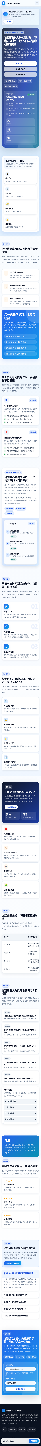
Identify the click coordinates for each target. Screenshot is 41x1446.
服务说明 (12, 1429)
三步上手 (8, 21)
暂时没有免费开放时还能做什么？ (15, 1309)
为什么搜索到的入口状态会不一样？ (16, 1295)
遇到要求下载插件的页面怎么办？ (15, 1302)
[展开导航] (37, 3)
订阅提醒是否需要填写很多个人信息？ (17, 1315)
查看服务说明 (20, 69)
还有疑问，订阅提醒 (12, 1263)
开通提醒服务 (11, 807)
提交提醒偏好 (20, 1389)
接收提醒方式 (9, 1365)
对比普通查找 (20, 74)
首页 (4, 1429)
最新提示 (22, 1429)
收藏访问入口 (20, 63)
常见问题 (32, 1429)
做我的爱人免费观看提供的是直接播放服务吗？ (18, 1274)
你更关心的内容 (10, 1379)
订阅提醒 (34, 1441)
